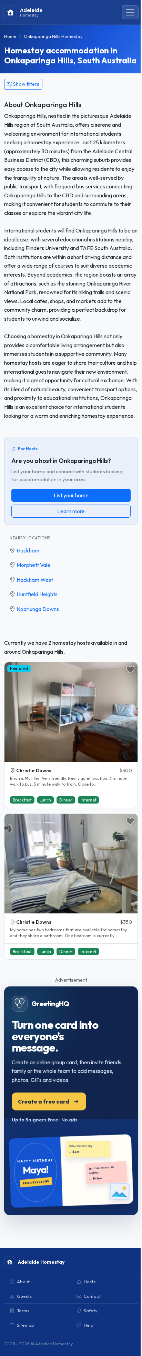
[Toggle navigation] (130, 12)
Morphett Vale (33, 564)
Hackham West (35, 579)
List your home (71, 495)
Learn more (71, 511)
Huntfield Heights (37, 594)
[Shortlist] (130, 669)
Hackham (28, 550)
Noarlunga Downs (38, 608)
